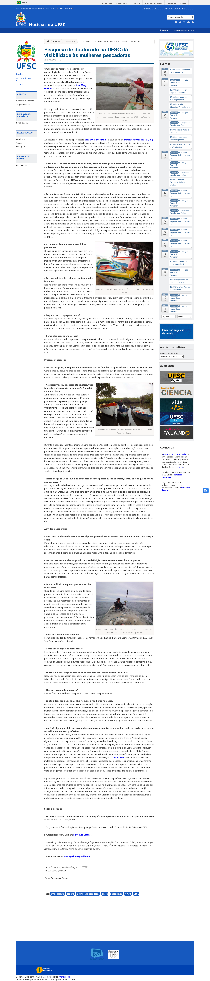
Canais (183, 3)
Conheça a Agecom (25, 100)
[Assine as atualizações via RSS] (193, 22)
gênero (70, 893)
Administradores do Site (184, 30)
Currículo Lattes (81, 834)
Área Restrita (165, 30)
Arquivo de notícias (169, 353)
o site (181, 467)
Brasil (25, 2)
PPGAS (128, 893)
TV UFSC (20, 84)
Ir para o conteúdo (23, 8)
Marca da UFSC (23, 165)
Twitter (19, 143)
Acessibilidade (150, 8)
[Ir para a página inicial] (47, 41)
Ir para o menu (38, 8)
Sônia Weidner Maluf (96, 139)
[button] (168, 316)
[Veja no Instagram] (188, 22)
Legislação (171, 3)
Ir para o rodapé (66, 8)
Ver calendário (184, 316)
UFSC (136, 893)
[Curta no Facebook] (176, 22)
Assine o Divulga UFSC (23, 79)
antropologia (57, 893)
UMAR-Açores (117, 757)
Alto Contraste (165, 8)
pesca (105, 893)
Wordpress (64, 976)
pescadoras (116, 893)
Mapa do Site (179, 8)
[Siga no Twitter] (180, 22)
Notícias (56, 41)
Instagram (20, 146)
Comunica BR (122, 3)
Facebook (20, 139)
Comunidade (70, 41)
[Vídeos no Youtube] (184, 22)
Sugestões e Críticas (25, 104)
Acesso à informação (153, 3)
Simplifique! (106, 3)
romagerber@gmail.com (77, 856)
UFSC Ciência (22, 123)
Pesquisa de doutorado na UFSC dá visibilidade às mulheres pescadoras (110, 41)
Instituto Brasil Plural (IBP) (138, 139)
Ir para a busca (52, 8)
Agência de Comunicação (174, 454)
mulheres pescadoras (87, 893)
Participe (136, 3)
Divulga (19, 74)
